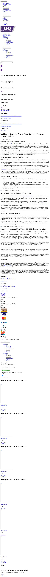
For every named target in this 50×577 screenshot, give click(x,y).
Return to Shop (11, 364)
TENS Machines (6, 3)
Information (5, 37)
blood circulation (7, 265)
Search (2, 59)
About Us (5, 11)
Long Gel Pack (4, 471)
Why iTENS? (6, 8)
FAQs (4, 6)
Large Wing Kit (4, 288)
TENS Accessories (7, 4)
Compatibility (6, 9)
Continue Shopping (6, 370)
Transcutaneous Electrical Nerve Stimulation (10, 143)
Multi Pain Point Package (6, 118)
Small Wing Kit (4, 280)
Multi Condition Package (6, 126)
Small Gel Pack (4, 405)
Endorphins (45, 202)
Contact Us (5, 12)
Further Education (7, 10)
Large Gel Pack (4, 438)
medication (4, 169)
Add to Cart (3, 122)
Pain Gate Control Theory (28, 195)
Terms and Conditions (5, 342)
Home (4, 5)
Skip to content (4, 1)
